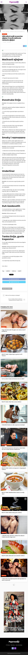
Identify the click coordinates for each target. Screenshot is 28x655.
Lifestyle (4, 34)
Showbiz (9, 444)
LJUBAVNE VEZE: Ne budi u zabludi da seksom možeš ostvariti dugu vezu (13, 536)
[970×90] (14, 50)
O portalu (8, 645)
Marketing (13, 645)
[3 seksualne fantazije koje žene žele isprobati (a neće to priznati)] (14, 568)
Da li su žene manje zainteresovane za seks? (13, 379)
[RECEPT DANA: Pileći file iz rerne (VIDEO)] (14, 391)
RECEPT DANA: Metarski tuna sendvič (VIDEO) (13, 555)
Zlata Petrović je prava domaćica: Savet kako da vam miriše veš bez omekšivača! (13, 448)
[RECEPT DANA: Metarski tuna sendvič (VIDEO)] (14, 547)
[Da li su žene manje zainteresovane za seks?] (14, 368)
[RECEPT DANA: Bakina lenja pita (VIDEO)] (14, 504)
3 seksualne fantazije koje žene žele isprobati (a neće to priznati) (14, 579)
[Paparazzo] (14, 641)
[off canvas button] (1, 2)
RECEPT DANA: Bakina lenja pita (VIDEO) (12, 512)
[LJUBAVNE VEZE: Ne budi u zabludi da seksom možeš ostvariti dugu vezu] (14, 525)
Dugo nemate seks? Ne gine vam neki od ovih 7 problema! (14, 330)
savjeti (19, 271)
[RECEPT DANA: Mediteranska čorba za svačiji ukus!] (14, 482)
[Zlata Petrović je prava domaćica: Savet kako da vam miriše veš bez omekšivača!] (14, 437)
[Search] (26, 2)
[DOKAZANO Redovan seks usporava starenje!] (14, 414)
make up (14, 271)
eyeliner (8, 271)
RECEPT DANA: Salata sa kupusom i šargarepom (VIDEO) (14, 468)
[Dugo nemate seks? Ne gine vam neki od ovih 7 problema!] (14, 319)
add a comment (7, 288)
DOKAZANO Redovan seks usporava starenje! (13, 425)
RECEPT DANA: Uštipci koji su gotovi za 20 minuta (12, 355)
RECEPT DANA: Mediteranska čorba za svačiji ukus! (13, 493)
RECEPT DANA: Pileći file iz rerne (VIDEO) (11, 402)
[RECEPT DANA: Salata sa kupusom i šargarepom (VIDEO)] (14, 459)
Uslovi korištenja (18, 645)
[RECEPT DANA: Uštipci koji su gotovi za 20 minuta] (14, 343)
